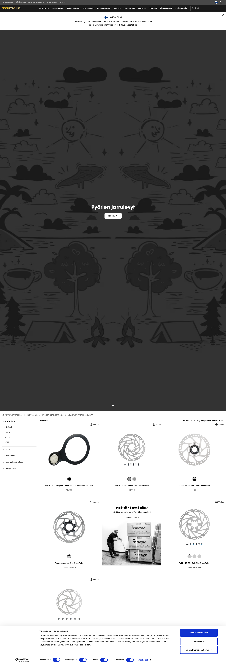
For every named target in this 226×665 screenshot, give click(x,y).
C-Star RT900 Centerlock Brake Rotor (194, 486)
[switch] (83, 660)
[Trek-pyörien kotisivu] (8, 2)
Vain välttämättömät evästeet (199, 650)
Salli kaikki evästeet (199, 633)
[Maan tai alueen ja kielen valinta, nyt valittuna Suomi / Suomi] (216, 2)
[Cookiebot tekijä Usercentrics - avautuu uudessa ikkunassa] (22, 660)
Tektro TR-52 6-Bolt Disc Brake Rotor (194, 563)
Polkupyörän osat (32, 415)
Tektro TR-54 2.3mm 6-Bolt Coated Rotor (132, 486)
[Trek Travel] (56, 2)
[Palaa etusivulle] (3, 415)
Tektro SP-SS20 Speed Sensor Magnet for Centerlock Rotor (69, 486)
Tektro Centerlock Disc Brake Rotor (69, 563)
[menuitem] (44, 8)
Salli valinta (199, 641)
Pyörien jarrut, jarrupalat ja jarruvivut (59, 415)
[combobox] (207, 8)
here (135, 25)
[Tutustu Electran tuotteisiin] (21, 2)
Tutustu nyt (113, 216)
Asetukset (143, 660)
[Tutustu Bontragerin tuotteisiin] (36, 2)
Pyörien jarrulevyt (85, 415)
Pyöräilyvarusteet (14, 415)
